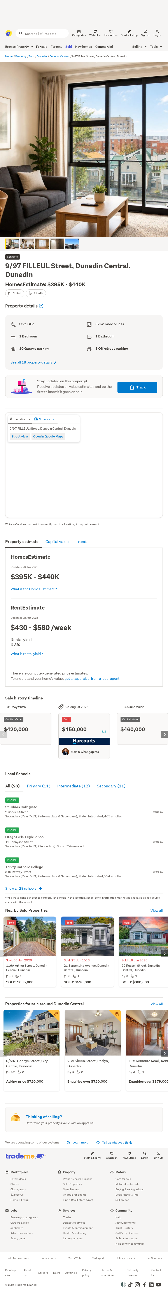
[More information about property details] (41, 306)
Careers (43, 1273)
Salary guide (18, 1238)
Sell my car (122, 1200)
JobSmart (16, 1228)
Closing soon (18, 1189)
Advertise (71, 1273)
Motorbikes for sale (127, 1184)
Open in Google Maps (48, 436)
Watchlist (111, 1157)
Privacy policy (86, 1272)
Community (124, 1210)
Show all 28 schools (21, 888)
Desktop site (10, 1272)
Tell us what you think (117, 1143)
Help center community (130, 1243)
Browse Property (17, 46)
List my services (73, 1238)
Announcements (126, 1222)
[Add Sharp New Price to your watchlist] (53, 1016)
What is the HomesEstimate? (34, 589)
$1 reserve (17, 1194)
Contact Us (156, 1272)
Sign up (145, 35)
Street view (19, 436)
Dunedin (42, 56)
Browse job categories (24, 1217)
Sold (68, 46)
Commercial (104, 46)
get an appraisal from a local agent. (93, 678)
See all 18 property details (31, 362)
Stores (14, 1184)
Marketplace (19, 1172)
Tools (154, 46)
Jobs (13, 1210)
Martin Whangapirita (85, 752)
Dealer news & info (127, 1194)
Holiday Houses (125, 1258)
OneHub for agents (74, 1194)
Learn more (80, 1142)
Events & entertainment (78, 1228)
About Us (27, 1272)
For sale (41, 46)
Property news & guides (77, 1179)
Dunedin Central (59, 56)
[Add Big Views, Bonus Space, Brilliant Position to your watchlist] (114, 1016)
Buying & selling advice (130, 1189)
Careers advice (19, 1222)
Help (118, 1217)
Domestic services (74, 1222)
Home (9, 56)
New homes (83, 46)
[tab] (20, 419)
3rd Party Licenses (127, 1233)
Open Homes (71, 1189)
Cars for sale (123, 1179)
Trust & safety (124, 1228)
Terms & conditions (108, 1272)
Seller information (127, 1238)
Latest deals (18, 1179)
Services (69, 1210)
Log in (157, 35)
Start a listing (92, 1157)
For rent (56, 46)
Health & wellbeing (74, 1233)
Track (141, 387)
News (56, 1273)
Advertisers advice (21, 1233)
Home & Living (19, 1200)
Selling (137, 46)
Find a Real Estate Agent (78, 1200)
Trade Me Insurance (17, 1258)
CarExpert (98, 1258)
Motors (121, 1172)
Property (21, 56)
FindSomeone (154, 1258)
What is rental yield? (27, 653)
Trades (67, 1217)
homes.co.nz (48, 1258)
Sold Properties (72, 1184)
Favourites (129, 1157)
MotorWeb (74, 1258)
